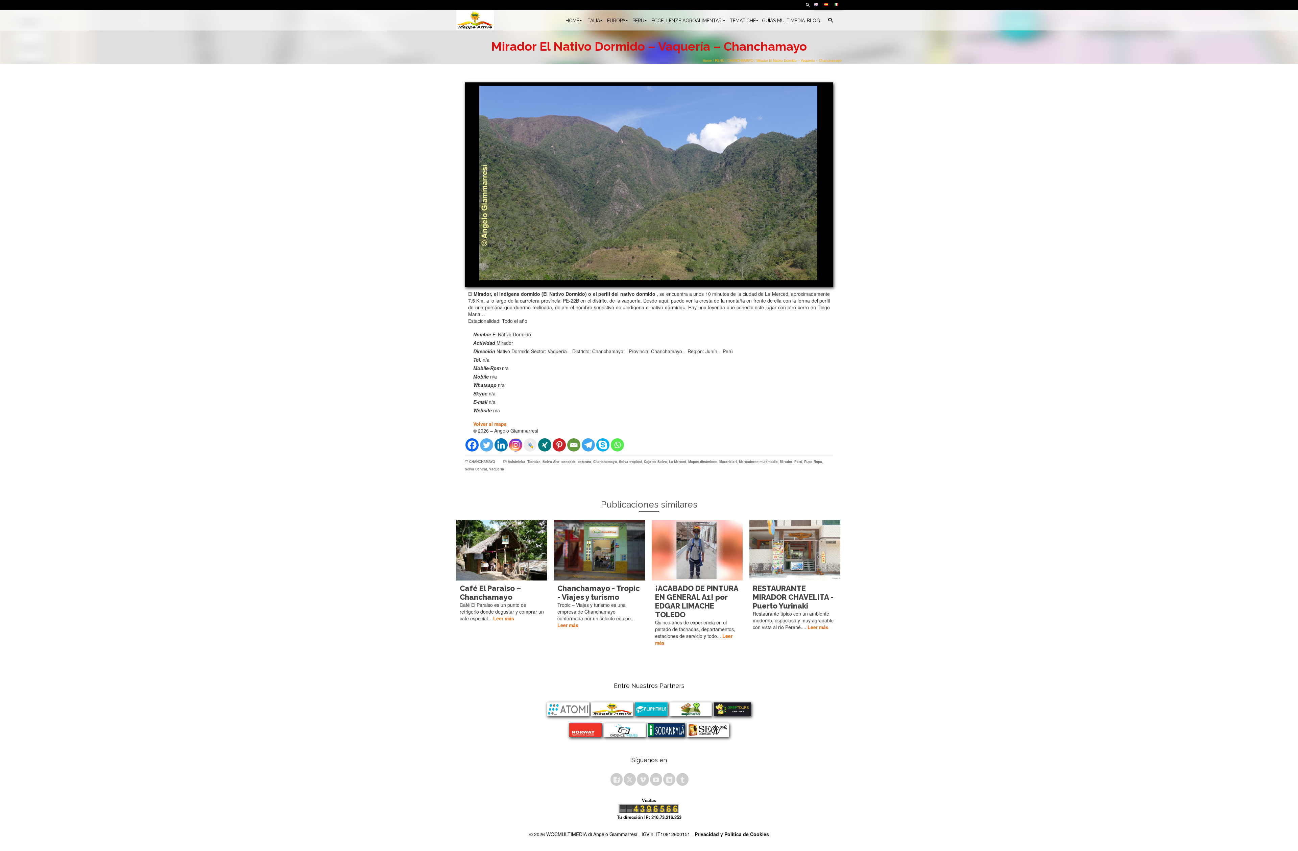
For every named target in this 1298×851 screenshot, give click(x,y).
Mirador (786, 461)
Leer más (503, 618)
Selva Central (476, 469)
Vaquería (496, 469)
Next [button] (820, 183)
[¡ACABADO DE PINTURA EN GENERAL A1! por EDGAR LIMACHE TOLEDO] (697, 550)
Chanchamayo (605, 461)
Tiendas (533, 461)
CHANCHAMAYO (482, 461)
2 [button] (652, 277)
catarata (584, 461)
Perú (798, 461)
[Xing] (544, 445)
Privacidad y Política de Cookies (732, 834)
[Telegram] (588, 445)
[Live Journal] (530, 445)
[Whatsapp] (617, 445)
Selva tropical (630, 461)
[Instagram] (515, 445)
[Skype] (602, 445)
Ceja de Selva (655, 461)
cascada (568, 461)
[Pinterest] (559, 445)
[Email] (573, 445)
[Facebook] (472, 445)
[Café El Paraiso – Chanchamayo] (501, 550)
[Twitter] (486, 445)
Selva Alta (551, 461)
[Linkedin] (501, 445)
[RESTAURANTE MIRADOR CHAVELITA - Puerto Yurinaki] (794, 550)
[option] (648, 183)
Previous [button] (475, 183)
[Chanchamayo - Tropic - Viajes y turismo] (599, 550)
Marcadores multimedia (758, 461)
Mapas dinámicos (702, 461)
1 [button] (644, 277)
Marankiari (728, 461)
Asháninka (516, 461)
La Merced (677, 461)
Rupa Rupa (813, 461)
